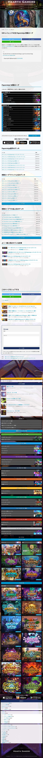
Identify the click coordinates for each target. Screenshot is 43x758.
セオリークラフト (7, 714)
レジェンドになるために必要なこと (8, 427)
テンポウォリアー (5, 522)
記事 (3, 739)
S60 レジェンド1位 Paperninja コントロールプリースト (13, 158)
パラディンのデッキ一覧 (21, 488)
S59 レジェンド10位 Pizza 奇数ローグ (9, 191)
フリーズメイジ (4, 450)
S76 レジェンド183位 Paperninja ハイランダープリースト (13, 156)
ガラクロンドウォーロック (6, 459)
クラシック (3, 542)
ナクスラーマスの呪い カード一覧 (13, 398)
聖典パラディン (4, 493)
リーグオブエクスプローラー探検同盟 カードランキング (18, 404)
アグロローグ (4, 475)
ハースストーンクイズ (6, 725)
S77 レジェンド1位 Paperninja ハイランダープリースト (13, 154)
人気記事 (4, 733)
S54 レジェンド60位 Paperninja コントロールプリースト (13, 167)
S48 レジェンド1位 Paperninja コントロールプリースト (13, 169)
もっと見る (21, 203)
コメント (5, 335)
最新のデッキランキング (21, 431)
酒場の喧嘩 (4, 741)
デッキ (3, 713)
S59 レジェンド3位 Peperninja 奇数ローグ (10, 161)
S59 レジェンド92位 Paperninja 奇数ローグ (10, 163)
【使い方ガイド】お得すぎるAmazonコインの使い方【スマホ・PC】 (22, 319)
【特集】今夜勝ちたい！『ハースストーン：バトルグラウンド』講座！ (22, 311)
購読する (3, 378)
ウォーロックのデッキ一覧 (21, 456)
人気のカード (6, 709)
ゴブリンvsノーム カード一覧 (13, 411)
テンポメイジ (4, 453)
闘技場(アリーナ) (5, 742)
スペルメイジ (4, 448)
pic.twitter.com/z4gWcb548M (9, 55)
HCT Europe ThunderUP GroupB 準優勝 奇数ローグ (12, 228)
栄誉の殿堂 (3, 586)
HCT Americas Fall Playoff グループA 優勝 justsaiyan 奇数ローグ (15, 234)
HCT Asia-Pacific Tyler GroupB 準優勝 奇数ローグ (12, 221)
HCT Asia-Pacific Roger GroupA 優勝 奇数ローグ (12, 217)
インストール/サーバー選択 (6, 421)
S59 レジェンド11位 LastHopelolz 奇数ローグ (11, 183)
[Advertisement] (21, 71)
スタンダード (21, 539)
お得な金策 (35, 8)
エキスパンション (5, 706)
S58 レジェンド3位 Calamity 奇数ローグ (10, 194)
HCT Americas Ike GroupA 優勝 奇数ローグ (10, 223)
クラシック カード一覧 (12, 392)
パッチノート (5, 729)
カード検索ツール (21, 8)
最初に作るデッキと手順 (6, 423)
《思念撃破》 (21, 249)
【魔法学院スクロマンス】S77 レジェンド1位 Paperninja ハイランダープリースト (24, 252)
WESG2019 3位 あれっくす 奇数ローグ (10, 215)
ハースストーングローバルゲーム (9, 726)
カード (3, 708)
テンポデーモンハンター (6, 437)
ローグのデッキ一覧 (21, 468)
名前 (4, 331)
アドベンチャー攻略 (6, 703)
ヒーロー (4, 731)
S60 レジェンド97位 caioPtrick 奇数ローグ (10, 181)
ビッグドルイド (4, 482)
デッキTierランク (21, 6)
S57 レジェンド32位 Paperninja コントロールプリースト (13, 165)
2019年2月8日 (20, 58)
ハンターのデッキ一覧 (21, 497)
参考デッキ (6, 719)
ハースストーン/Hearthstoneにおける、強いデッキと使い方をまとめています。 (21, 753)
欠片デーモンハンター (5, 439)
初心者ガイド (5, 734)
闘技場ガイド (7, 8)
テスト (3, 711)
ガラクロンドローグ (5, 471)
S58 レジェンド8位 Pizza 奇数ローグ (9, 198)
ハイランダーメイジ (5, 446)
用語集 (3, 737)
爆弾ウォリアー (4, 524)
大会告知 (4, 736)
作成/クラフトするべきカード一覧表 (8, 425)
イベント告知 (5, 704)
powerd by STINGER (34, 756)
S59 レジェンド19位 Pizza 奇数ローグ (9, 185)
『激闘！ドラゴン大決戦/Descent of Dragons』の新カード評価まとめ (22, 315)
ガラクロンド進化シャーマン (7, 511)
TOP (7, 6)
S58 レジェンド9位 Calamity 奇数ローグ (10, 196)
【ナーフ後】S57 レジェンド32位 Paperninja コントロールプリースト (22, 247)
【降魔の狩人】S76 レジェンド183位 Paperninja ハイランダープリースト (23, 260)
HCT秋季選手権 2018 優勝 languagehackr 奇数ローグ (13, 230)
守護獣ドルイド (4, 484)
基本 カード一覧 (10, 386)
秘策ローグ (3, 473)
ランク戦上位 (5, 300)
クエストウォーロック (5, 462)
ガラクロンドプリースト (6, 531)
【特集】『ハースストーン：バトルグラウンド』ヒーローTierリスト (21, 306)
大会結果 (6, 722)
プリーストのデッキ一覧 (21, 528)
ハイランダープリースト (6, 533)
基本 (23, 542)
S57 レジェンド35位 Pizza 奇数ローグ (9, 200)
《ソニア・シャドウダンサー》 (8, 46)
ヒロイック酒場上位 (8, 716)
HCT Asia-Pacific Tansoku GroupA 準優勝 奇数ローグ (12, 219)
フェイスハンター (5, 504)
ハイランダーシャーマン (6, 515)
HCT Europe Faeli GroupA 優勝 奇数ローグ (10, 225)
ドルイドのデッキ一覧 (21, 479)
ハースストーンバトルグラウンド (9, 728)
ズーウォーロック (5, 464)
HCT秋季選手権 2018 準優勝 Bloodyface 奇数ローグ (12, 232)
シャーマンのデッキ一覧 (21, 508)
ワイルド (21, 583)
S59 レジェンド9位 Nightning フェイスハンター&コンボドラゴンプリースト (20, 358)
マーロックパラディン (5, 491)
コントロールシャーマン (6, 513)
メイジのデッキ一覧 (21, 443)
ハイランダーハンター (5, 502)
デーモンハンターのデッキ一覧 (21, 434)
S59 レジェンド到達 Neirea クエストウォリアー (14, 356)
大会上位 (6, 721)
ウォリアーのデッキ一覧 (21, 519)
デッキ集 (35, 6)
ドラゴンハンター (5, 500)
